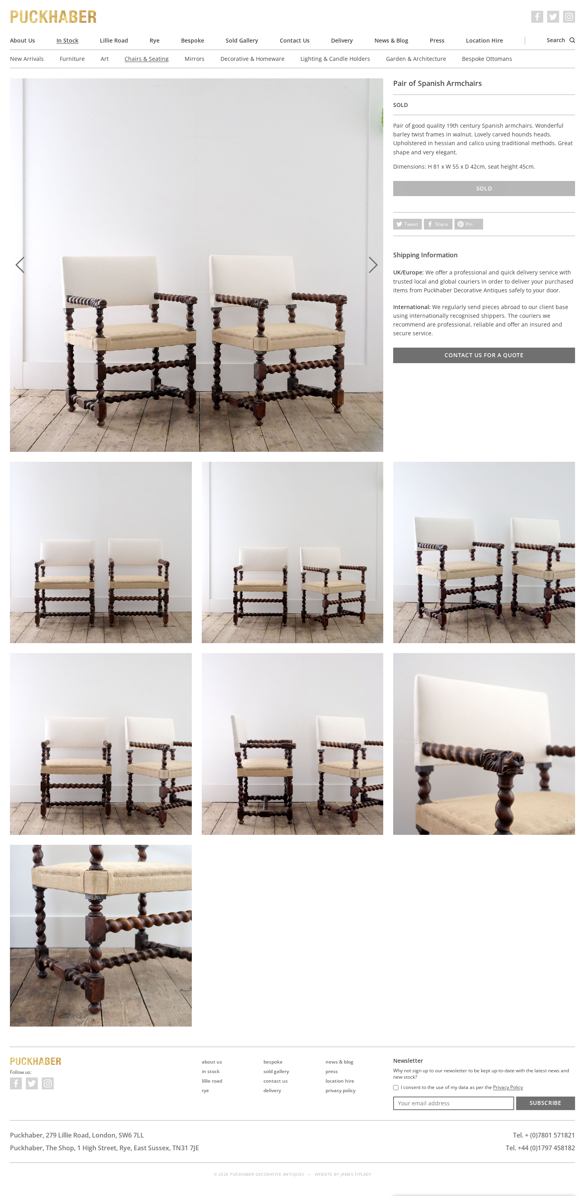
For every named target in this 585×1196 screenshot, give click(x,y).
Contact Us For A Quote (484, 355)
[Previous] (20, 265)
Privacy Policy (340, 1090)
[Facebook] (537, 17)
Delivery (342, 40)
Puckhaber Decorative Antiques (54, 16)
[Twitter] (553, 17)
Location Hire (484, 40)
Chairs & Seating (147, 58)
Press (437, 40)
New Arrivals (27, 58)
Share (441, 224)
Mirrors (195, 58)
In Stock (67, 40)
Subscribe (546, 1103)
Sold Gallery (242, 40)
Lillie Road (114, 40)
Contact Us (295, 40)
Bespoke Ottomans (487, 58)
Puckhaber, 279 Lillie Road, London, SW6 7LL (77, 1135)
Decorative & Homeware (252, 58)
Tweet (411, 224)
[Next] (373, 265)
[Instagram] (569, 17)
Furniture (72, 58)
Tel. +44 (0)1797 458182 (540, 1147)
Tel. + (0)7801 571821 (544, 1135)
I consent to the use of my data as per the (462, 1087)
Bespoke (192, 40)
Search (557, 40)
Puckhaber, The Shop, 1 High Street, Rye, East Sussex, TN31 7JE (104, 1147)
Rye (155, 40)
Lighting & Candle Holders (335, 58)
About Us (22, 40)
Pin (469, 224)
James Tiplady (356, 1174)
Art (105, 58)
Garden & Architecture (416, 58)
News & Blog (391, 40)
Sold (484, 188)
